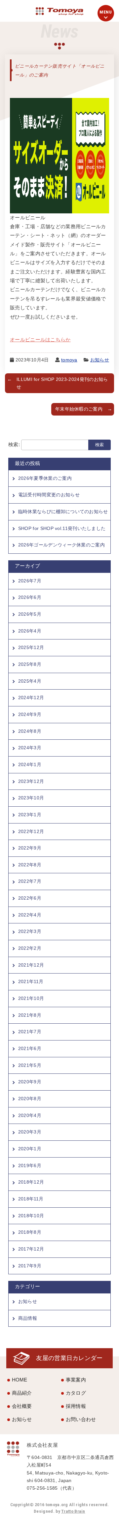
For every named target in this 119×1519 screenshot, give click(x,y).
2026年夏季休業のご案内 (45, 478)
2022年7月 (29, 881)
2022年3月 (29, 931)
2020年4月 (29, 1115)
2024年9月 (29, 714)
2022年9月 (29, 848)
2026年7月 (29, 580)
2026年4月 (29, 631)
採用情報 (76, 1406)
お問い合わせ (81, 1419)
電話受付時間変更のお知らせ (49, 494)
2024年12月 (31, 697)
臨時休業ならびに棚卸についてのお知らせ (63, 511)
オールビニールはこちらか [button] (40, 339)
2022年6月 (29, 898)
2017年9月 (29, 1265)
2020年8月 (29, 1098)
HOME (19, 1379)
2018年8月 (29, 1232)
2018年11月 (30, 1198)
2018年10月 (31, 1215)
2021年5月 (29, 1065)
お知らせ (99, 359)
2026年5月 (29, 614)
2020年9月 (29, 1081)
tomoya (69, 359)
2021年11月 (30, 981)
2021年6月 (29, 1048)
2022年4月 (29, 914)
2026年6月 (29, 597)
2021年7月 (29, 1031)
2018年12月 (31, 1182)
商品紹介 (22, 1393)
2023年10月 (31, 797)
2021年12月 (31, 965)
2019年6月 (29, 1165)
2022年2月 (29, 948)
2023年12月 (31, 781)
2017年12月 (31, 1249)
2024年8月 (29, 731)
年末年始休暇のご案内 (78, 409)
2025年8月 (29, 664)
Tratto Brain (73, 1511)
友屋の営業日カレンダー (69, 1357)
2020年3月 (29, 1131)
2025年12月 (31, 647)
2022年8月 (29, 864)
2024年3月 (29, 747)
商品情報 (27, 1318)
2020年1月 (29, 1148)
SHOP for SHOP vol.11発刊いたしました (62, 528)
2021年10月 (31, 998)
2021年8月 (29, 1015)
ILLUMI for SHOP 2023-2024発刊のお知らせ (62, 383)
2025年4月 (29, 681)
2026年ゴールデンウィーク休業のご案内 (61, 544)
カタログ (76, 1393)
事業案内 (76, 1379)
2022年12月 (31, 831)
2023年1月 (29, 814)
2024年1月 (29, 764)
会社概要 (22, 1406)
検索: (14, 444)
